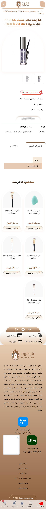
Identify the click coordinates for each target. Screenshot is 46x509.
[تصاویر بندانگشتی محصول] (23, 46)
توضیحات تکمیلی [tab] (35, 146)
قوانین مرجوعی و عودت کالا (23, 478)
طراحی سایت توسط (23, 498)
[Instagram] (29, 329)
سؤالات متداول (23, 488)
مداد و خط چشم (11, 131)
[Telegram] (23, 329)
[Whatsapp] (16, 329)
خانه (42, 11)
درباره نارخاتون (23, 464)
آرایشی (20, 131)
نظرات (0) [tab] (13, 146)
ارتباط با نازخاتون (23, 469)
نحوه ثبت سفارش (23, 483)
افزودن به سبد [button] (33, 228)
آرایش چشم (27, 131)
